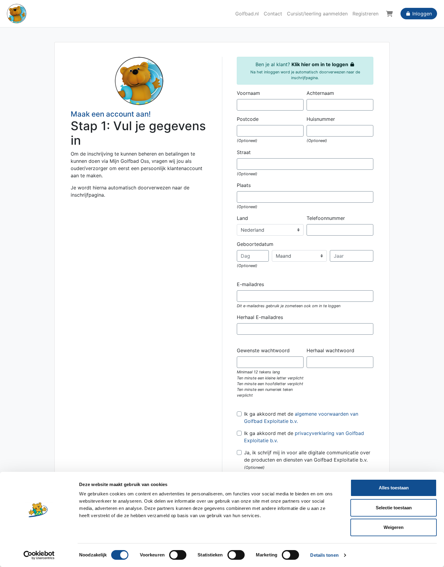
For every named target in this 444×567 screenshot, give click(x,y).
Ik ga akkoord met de (301, 417)
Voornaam (248, 93)
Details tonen (324, 555)
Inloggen (421, 14)
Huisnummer (321, 119)
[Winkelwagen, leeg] (389, 14)
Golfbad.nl (247, 14)
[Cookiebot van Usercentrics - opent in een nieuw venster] (39, 555)
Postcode (248, 119)
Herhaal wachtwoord (330, 350)
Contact (273, 14)
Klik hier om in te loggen (320, 64)
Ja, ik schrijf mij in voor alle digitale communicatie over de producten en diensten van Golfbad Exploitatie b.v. (307, 456)
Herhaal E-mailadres (260, 317)
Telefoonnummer (326, 218)
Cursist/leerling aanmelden (317, 14)
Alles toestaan (394, 487)
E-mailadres (250, 284)
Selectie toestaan (394, 507)
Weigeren (394, 527)
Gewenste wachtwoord (263, 350)
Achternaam (320, 93)
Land (242, 218)
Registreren (365, 14)
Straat (244, 152)
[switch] (177, 555)
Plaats (244, 185)
